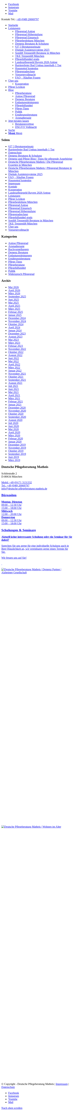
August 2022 (15, 355)
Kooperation (15, 189)
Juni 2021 (13, 389)
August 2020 (15, 420)
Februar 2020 (15, 438)
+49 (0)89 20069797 (27, 19)
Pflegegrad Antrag (18, 205)
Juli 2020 (13, 423)
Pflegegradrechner (18, 214)
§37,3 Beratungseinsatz (21, 146)
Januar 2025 (15, 315)
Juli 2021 (13, 386)
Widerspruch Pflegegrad (21, 274)
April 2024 (14, 327)
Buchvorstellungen (18, 249)
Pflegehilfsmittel (17, 267)
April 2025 (14, 305)
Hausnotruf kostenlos (19, 180)
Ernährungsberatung (19, 258)
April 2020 (14, 432)
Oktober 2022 (15, 352)
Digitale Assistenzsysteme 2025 (25, 174)
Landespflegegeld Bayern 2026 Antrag (29, 192)
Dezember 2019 (17, 444)
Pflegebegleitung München (23, 202)
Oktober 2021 (15, 376)
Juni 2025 (13, 299)
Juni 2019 (13, 457)
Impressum (14, 183)
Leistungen (14, 195)
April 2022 (14, 364)
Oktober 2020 (15, 413)
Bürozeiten (9, 495)
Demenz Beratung (18, 252)
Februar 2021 (15, 401)
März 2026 (14, 293)
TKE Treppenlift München (22, 223)
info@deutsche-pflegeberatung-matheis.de (24, 488)
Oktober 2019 (15, 450)
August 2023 (15, 336)
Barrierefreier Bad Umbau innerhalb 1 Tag (31, 149)
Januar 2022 (15, 370)
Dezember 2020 (17, 407)
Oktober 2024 (15, 324)
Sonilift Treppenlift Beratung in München (30, 220)
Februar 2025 (15, 311)
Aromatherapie (16, 246)
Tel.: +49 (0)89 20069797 (15, 485)
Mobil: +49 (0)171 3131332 (16, 482)
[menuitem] (40, 25)
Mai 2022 (13, 361)
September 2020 (17, 416)
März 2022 (14, 367)
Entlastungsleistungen (20, 255)
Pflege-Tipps (15, 261)
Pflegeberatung (16, 264)
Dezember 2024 (17, 318)
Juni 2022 (13, 358)
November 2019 (17, 447)
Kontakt (12, 186)
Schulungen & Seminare (18, 530)
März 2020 (14, 435)
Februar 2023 (15, 345)
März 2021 (14, 398)
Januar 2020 (15, 441)
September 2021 (17, 379)
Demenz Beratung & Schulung (25, 155)
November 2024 (17, 321)
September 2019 (17, 453)
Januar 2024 (15, 330)
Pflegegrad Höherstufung (22, 211)
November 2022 (17, 349)
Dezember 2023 (17, 333)
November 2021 (17, 373)
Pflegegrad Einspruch (20, 208)
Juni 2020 (13, 426)
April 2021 (14, 395)
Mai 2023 (13, 339)
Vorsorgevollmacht (18, 229)
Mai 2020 (13, 429)
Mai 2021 (13, 392)
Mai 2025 (13, 302)
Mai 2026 (13, 287)
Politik (11, 270)
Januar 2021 (15, 404)
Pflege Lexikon (16, 198)
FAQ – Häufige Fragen (21, 177)
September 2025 (17, 296)
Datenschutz (15, 152)
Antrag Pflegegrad (18, 243)
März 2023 (14, 342)
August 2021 (15, 382)
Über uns (13, 226)
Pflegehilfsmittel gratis (20, 217)
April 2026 (14, 290)
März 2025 (14, 308)
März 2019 (14, 460)
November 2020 (17, 410)
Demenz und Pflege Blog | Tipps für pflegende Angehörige (40, 158)
